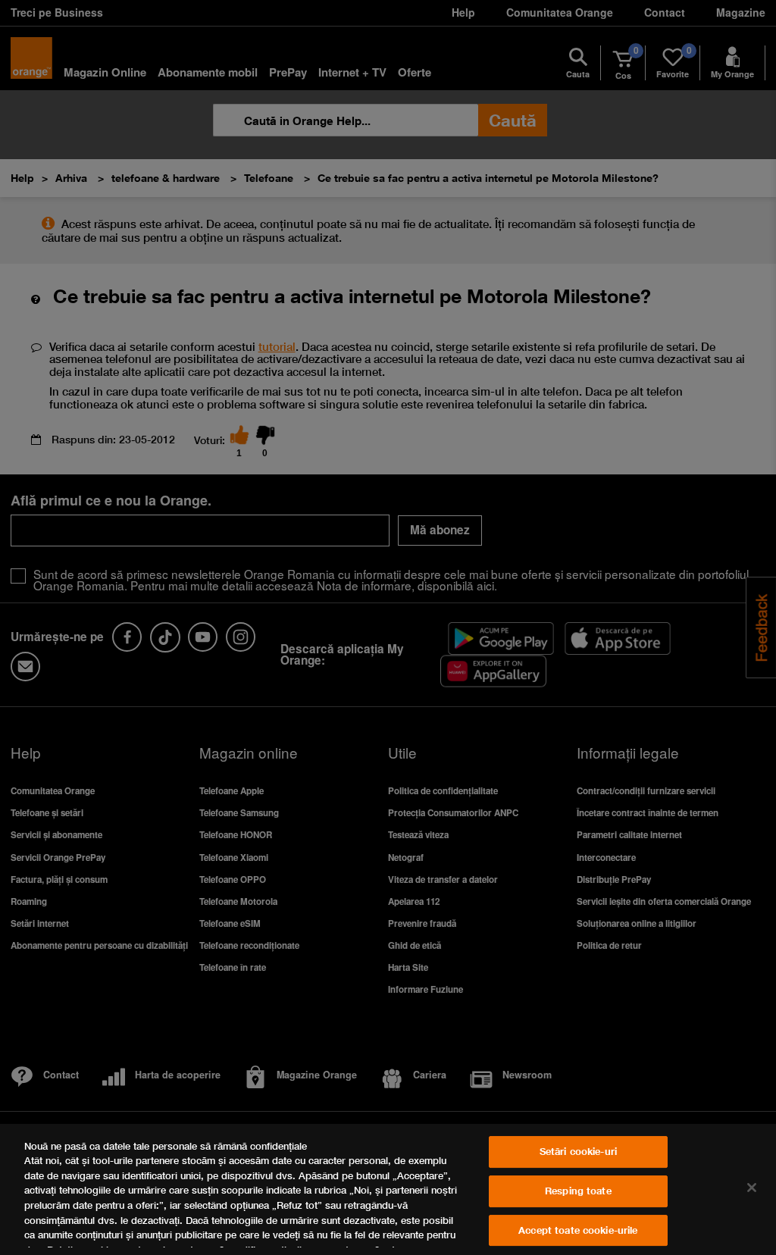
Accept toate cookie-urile (577, 1230)
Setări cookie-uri (578, 1152)
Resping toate (578, 1191)
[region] (388, 1189)
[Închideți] (751, 1187)
